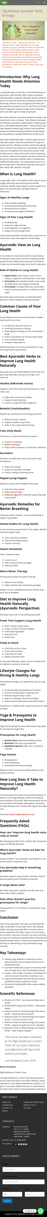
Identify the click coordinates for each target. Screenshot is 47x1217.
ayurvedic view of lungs (10, 50)
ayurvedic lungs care (9, 47)
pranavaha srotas (30, 62)
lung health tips (15, 59)
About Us (6, 1102)
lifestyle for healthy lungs (11, 57)
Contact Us (7, 1108)
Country (6, 1189)
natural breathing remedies (32, 59)
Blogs (5, 1111)
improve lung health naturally (28, 55)
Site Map (27, 1108)
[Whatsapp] (41, 1211)
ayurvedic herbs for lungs (29, 45)
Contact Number (10, 1176)
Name (5, 1164)
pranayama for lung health (12, 64)
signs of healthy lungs (31, 64)
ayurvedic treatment (28, 42)
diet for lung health (26, 52)
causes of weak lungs (10, 52)
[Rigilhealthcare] (5, 3)
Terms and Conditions (33, 1102)
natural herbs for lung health (12, 62)
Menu (38, 2)
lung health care (27, 57)
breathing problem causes (29, 50)
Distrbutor (7, 1105)
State (28, 1189)
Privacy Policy (30, 1105)
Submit (7, 1201)
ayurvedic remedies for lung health (31, 47)
